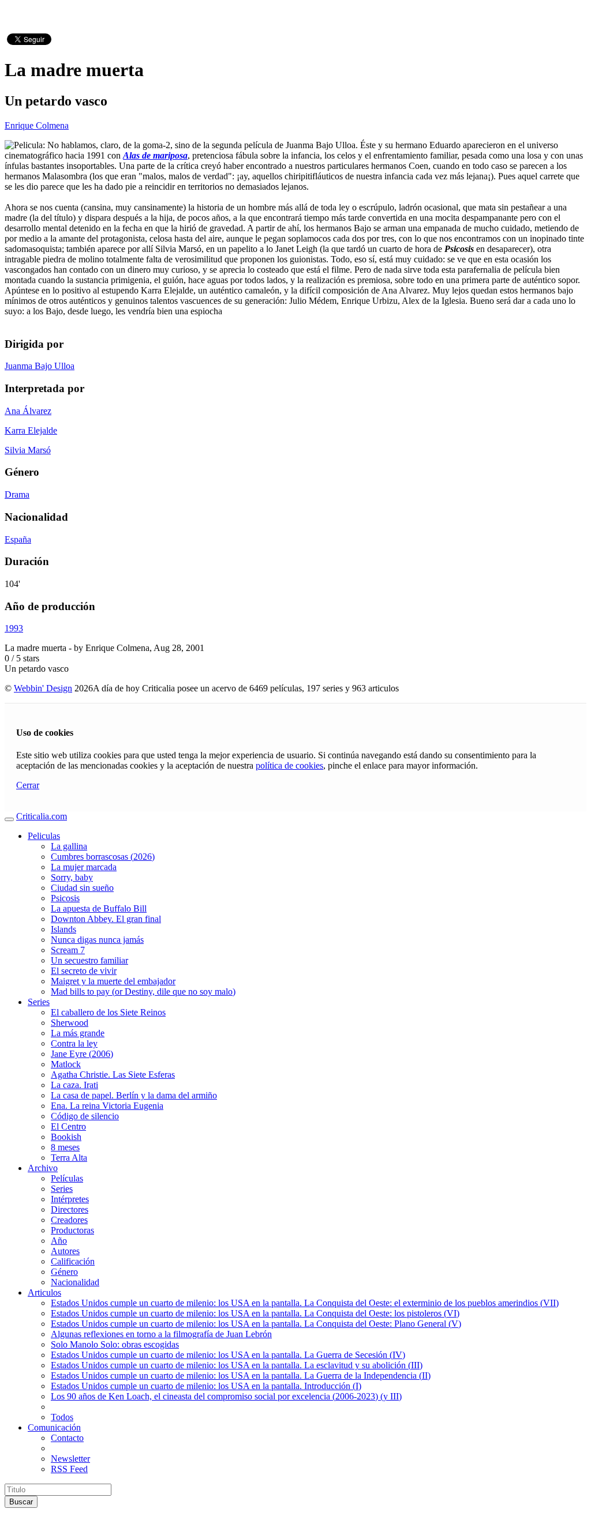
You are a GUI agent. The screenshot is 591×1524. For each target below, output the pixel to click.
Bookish (66, 1137)
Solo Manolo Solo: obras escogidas (115, 1344)
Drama (17, 494)
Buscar (21, 1501)
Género (64, 1272)
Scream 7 (68, 950)
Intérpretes (70, 1199)
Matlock (66, 1064)
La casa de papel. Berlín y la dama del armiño (134, 1095)
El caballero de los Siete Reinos (108, 1012)
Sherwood (69, 1023)
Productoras (72, 1230)
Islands (63, 929)
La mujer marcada (84, 867)
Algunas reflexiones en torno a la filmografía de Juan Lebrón (161, 1334)
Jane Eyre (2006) (82, 1054)
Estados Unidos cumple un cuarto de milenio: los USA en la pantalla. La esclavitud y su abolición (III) (236, 1365)
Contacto (67, 1438)
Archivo (43, 1168)
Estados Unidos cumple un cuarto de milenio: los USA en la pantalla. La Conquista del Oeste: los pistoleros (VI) (255, 1313)
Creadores (69, 1220)
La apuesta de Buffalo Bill (99, 908)
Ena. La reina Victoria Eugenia (107, 1106)
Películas (67, 1178)
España (18, 539)
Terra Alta (69, 1157)
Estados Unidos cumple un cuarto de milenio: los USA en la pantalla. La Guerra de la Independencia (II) (241, 1375)
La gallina (69, 846)
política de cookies (289, 765)
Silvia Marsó (28, 450)
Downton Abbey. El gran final (106, 919)
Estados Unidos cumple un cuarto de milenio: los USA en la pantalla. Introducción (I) (206, 1386)
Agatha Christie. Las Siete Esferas (113, 1074)
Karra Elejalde (31, 430)
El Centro (68, 1126)
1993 (14, 628)
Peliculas (44, 836)
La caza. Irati (74, 1085)
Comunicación (54, 1427)
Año (59, 1240)
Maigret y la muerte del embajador (113, 981)
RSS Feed (69, 1469)
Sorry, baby (72, 877)
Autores (65, 1251)
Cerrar (27, 785)
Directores (69, 1209)
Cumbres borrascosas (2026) (103, 856)
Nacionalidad (75, 1282)
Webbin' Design (43, 688)
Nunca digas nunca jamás (97, 939)
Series (39, 1002)
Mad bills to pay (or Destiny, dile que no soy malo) (143, 991)
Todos (62, 1417)
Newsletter (70, 1458)
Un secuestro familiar (89, 960)
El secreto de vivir (84, 971)
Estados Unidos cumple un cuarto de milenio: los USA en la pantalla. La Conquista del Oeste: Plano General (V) (256, 1324)
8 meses (65, 1147)
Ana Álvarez (28, 411)
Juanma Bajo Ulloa (39, 366)
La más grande (77, 1033)
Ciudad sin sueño (82, 888)
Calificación (73, 1261)
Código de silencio (85, 1116)
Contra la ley (74, 1043)
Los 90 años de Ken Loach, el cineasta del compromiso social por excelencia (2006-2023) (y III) (226, 1396)
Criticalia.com (41, 816)
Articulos (44, 1292)
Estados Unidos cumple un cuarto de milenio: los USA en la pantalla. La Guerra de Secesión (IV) (228, 1355)
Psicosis (65, 898)
